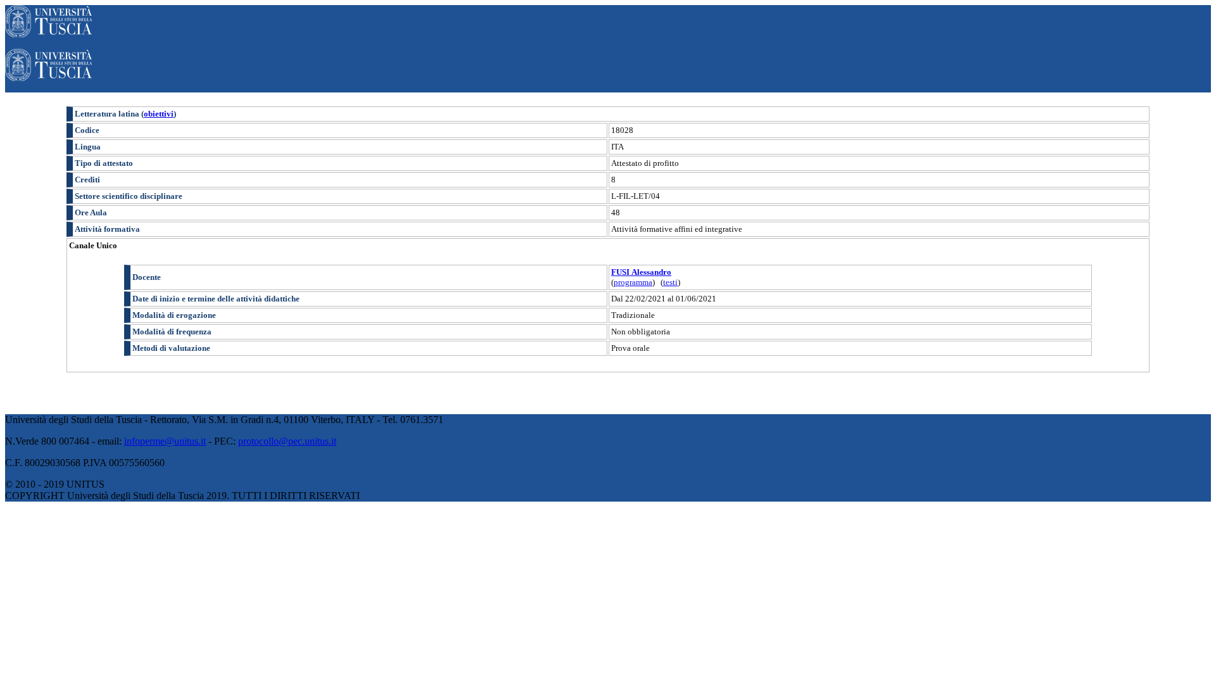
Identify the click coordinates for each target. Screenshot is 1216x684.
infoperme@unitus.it (165, 441)
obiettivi (159, 113)
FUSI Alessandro (641, 272)
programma (633, 282)
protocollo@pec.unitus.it (287, 441)
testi (670, 282)
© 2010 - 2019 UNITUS (54, 484)
